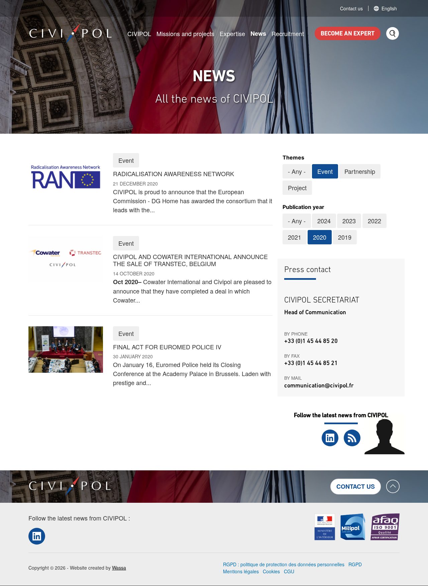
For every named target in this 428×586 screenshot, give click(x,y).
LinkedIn (330, 438)
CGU (289, 571)
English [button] (389, 8)
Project (297, 187)
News (258, 33)
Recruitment (288, 33)
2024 (324, 220)
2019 (344, 237)
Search (392, 33)
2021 (294, 237)
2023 (349, 220)
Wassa (119, 567)
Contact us (351, 8)
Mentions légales (241, 571)
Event (325, 171)
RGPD (355, 564)
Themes (293, 157)
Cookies (271, 571)
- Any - (297, 171)
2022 (374, 220)
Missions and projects (185, 33)
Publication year (303, 207)
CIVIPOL (139, 33)
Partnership (359, 171)
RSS (352, 438)
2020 (319, 237)
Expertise (232, 33)
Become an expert (347, 34)
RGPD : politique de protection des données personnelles (283, 564)
